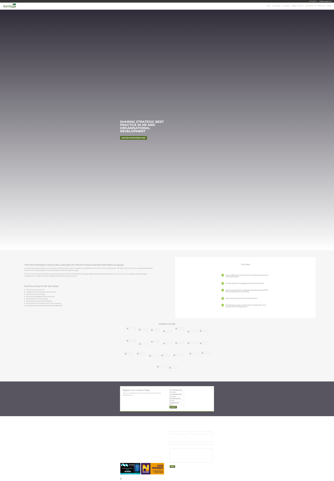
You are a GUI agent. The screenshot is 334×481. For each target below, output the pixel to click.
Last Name (175, 394)
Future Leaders (276, 6)
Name (171, 429)
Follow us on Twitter (130, 446)
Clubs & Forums (309, 6)
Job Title (174, 398)
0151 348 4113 (129, 430)
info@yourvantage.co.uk (132, 435)
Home (268, 6)
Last (193, 435)
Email (174, 403)
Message (172, 447)
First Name (175, 390)
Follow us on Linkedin (131, 440)
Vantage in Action (296, 6)
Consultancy (286, 6)
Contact (329, 6)
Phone (171, 439)
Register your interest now (133, 138)
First (171, 435)
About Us (320, 6)
